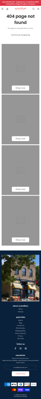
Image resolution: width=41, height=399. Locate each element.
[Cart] (38, 8)
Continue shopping (20, 35)
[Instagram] (20, 348)
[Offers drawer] (7, 8)
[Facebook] (15, 348)
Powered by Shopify (20, 396)
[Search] (33, 8)
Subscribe (20, 374)
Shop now (20, 88)
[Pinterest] (25, 348)
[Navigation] (2, 8)
